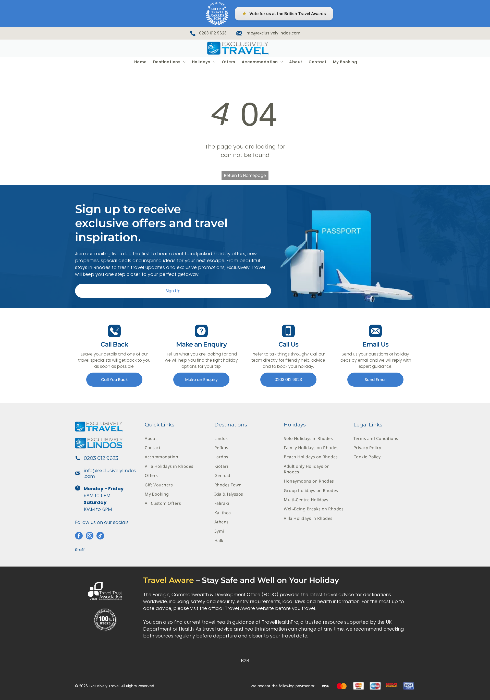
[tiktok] (100, 536)
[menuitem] (139, 62)
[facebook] (79, 536)
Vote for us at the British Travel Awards (284, 13)
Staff (80, 549)
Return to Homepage (245, 175)
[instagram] (89, 536)
